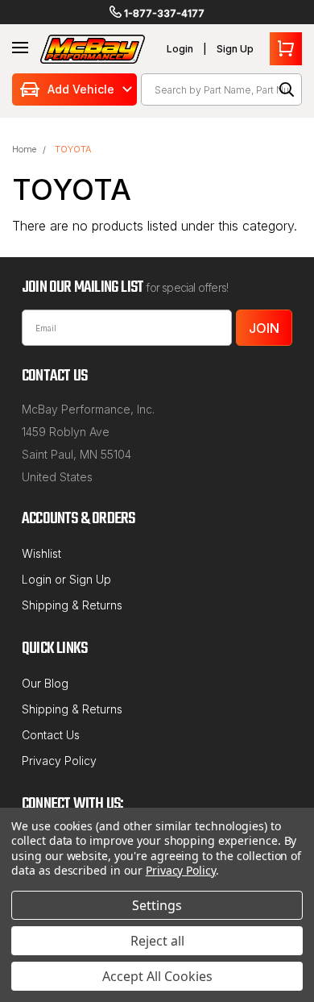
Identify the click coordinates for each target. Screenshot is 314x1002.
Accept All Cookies (157, 976)
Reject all (157, 941)
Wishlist (41, 553)
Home (24, 149)
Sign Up (235, 49)
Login (180, 49)
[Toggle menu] (20, 48)
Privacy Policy (59, 760)
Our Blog (45, 683)
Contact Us (51, 735)
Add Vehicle (81, 89)
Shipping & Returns (72, 605)
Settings (157, 905)
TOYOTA (73, 149)
